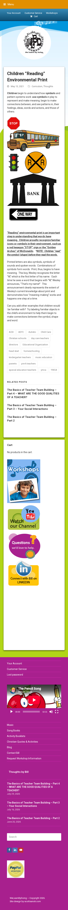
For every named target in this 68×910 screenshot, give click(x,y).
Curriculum (37, 86)
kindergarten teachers (20, 357)
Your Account (14, 663)
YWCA (54, 370)
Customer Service (17, 669)
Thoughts (48, 86)
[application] (34, 700)
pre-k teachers (28, 363)
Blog (9, 747)
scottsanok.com (32, 901)
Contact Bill (13, 752)
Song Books (13, 730)
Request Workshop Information (24, 758)
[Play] (11, 711)
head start (14, 351)
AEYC (21, 332)
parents (13, 363)
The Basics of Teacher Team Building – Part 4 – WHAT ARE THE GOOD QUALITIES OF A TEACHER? (33, 393)
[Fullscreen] (56, 711)
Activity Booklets (16, 736)
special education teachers (22, 370)
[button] (8, 4)
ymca (43, 370)
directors (13, 344)
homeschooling (32, 351)
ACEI (11, 332)
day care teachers (40, 338)
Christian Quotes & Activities (22, 741)
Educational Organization (35, 344)
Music (10, 725)
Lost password (15, 674)
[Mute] (51, 711)
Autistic (32, 332)
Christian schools (17, 338)
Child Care (46, 332)
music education (43, 357)
